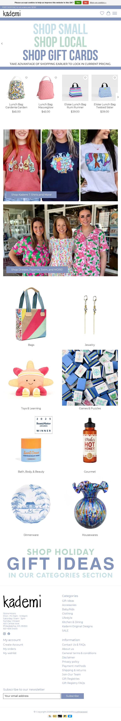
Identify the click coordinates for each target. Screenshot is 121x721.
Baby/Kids (68, 609)
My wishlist (10, 653)
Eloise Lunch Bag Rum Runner (75, 106)
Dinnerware (31, 534)
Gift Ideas (68, 600)
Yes (78, 3)
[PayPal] (55, 716)
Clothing (67, 613)
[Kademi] (12, 13)
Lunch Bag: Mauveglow (45, 106)
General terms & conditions (79, 653)
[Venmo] (70, 716)
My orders (9, 648)
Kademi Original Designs (77, 626)
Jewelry (90, 344)
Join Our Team (71, 674)
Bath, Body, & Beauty (31, 471)
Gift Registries (70, 678)
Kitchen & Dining (72, 622)
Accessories (69, 605)
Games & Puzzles (90, 408)
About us (68, 648)
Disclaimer (68, 657)
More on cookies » (98, 3)
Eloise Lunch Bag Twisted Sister (105, 106)
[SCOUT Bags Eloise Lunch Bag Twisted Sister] (105, 88)
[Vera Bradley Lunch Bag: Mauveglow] (46, 88)
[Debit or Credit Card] (60, 716)
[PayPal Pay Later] (65, 716)
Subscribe (72, 695)
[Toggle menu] (115, 13)
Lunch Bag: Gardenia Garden (16, 106)
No (85, 3)
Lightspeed (81, 711)
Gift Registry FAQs (73, 683)
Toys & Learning (31, 408)
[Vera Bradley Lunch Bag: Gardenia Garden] (16, 88)
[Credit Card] (50, 716)
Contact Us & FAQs (73, 644)
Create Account (13, 644)
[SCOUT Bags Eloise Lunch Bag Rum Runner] (75, 88)
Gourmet (90, 471)
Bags (31, 344)
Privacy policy (70, 661)
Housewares (90, 534)
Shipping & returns (74, 670)
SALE (65, 630)
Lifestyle (67, 617)
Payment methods (74, 665)
